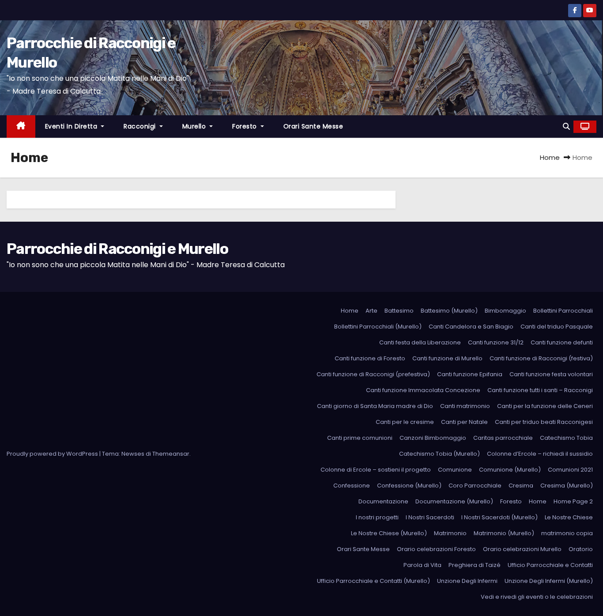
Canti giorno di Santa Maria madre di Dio (375, 406)
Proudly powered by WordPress (53, 454)
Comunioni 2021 (570, 469)
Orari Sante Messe (313, 126)
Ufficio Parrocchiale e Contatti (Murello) (373, 581)
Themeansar (170, 454)
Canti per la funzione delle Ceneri (545, 406)
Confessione (351, 485)
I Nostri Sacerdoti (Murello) (499, 517)
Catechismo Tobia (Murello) (439, 454)
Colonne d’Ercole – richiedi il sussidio (540, 454)
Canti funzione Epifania (469, 374)
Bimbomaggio (505, 310)
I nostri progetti (377, 517)
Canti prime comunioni (359, 438)
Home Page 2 (573, 501)
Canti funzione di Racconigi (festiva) (541, 358)
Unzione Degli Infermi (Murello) (549, 581)
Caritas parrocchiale (503, 438)
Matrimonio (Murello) (504, 533)
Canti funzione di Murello (447, 358)
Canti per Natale (464, 422)
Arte (371, 310)
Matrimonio (450, 533)
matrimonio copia (567, 533)
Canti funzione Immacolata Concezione (423, 390)
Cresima (521, 485)
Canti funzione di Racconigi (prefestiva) (373, 374)
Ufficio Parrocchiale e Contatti (550, 565)
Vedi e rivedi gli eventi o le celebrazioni (537, 597)
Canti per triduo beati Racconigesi (544, 422)
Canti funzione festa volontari (551, 374)
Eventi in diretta (72, 126)
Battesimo (399, 310)
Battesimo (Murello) (449, 310)
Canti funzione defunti (562, 342)
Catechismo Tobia (566, 438)
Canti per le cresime (405, 422)
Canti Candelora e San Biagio (471, 326)
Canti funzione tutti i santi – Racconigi (540, 390)
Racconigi (141, 126)
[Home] (21, 126)
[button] (566, 126)
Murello (195, 126)
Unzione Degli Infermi (467, 581)
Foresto (245, 126)
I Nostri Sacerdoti (430, 517)
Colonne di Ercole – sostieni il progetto (375, 469)
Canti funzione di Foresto (370, 358)
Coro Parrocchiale (474, 485)
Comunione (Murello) (510, 469)
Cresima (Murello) (566, 485)
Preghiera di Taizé (474, 565)
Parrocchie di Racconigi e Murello (117, 249)
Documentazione (383, 501)
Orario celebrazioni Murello (522, 549)
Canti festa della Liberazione (420, 342)
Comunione (455, 469)
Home (550, 157)
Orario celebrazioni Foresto (436, 549)
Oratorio (581, 549)
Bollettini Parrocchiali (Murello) (378, 326)
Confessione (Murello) (409, 485)
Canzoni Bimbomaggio (432, 438)
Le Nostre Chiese (569, 517)
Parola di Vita (422, 565)
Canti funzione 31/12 (496, 342)
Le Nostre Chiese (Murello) (389, 533)
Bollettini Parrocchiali (563, 310)
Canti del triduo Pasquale (556, 326)
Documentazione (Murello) (454, 501)
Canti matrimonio (465, 406)
